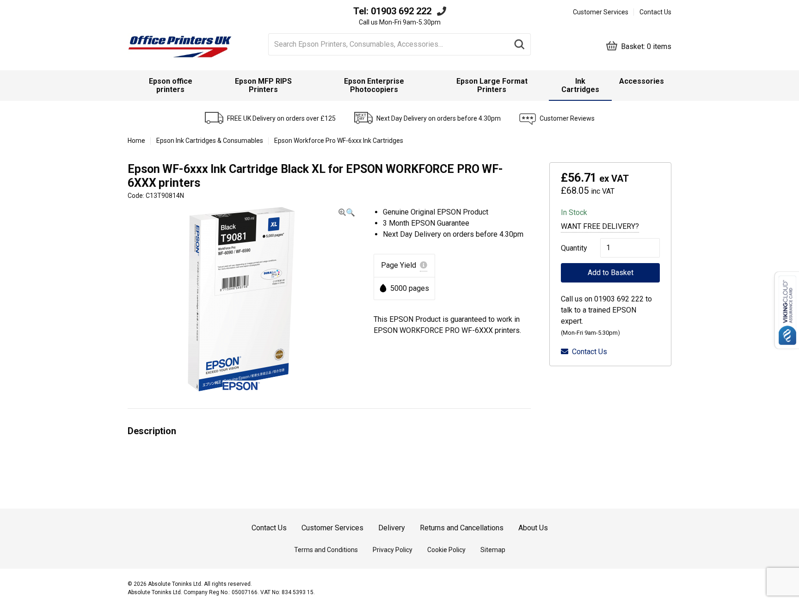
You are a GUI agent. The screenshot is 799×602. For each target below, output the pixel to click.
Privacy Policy (392, 549)
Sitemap (492, 549)
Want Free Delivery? (600, 226)
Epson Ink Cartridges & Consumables (209, 140)
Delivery (391, 527)
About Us (533, 527)
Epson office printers (170, 85)
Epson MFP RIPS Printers (263, 85)
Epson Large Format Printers (492, 85)
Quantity (571, 248)
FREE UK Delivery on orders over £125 (281, 118)
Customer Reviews (567, 118)
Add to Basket (610, 272)
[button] (346, 212)
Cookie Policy (446, 549)
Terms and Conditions (326, 549)
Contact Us (655, 12)
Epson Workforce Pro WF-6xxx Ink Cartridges (338, 140)
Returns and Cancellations (462, 527)
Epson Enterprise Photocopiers (374, 85)
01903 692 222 (401, 11)
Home (136, 140)
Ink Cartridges (580, 85)
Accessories (641, 81)
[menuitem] (171, 85)
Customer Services (600, 12)
